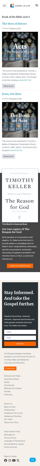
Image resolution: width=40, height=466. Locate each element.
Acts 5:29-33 (16, 150)
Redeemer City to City (13, 413)
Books (7, 382)
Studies (7, 391)
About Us (8, 404)
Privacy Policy (10, 438)
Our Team (8, 419)
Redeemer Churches (12, 416)
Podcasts (8, 395)
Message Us (9, 435)
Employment (9, 410)
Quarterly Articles (11, 379)
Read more (9, 86)
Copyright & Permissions (14, 441)
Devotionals (9, 385)
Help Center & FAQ (12, 432)
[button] (5, 460)
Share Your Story (11, 422)
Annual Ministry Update (14, 444)
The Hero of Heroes (14, 23)
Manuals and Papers (13, 388)
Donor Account (10, 447)
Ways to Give (9, 407)
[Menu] (4, 6)
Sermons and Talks (12, 376)
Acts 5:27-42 (25, 80)
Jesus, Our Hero (11, 94)
